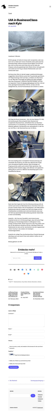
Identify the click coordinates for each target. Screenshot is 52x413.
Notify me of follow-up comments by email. (20, 360)
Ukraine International (28, 83)
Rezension (34, 281)
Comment (11, 313)
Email (10, 334)
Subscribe (37, 258)
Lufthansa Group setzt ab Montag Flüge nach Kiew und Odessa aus (13, 294)
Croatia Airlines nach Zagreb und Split (25, 293)
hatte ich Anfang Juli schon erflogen (31, 79)
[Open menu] (50, 6)
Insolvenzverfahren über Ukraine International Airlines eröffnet (38, 294)
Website (10, 340)
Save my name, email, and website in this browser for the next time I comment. (26, 347)
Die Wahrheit (13, 380)
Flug (23, 281)
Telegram (40, 394)
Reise (25, 281)
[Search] (33, 395)
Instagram (40, 398)
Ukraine (39, 281)
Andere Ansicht (13, 5)
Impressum (40, 407)
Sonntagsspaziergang (37, 380)
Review (29, 281)
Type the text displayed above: (22, 355)
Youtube (40, 396)
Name (10, 328)
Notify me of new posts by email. (17, 363)
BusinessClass (17, 281)
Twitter (39, 401)
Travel (10, 13)
